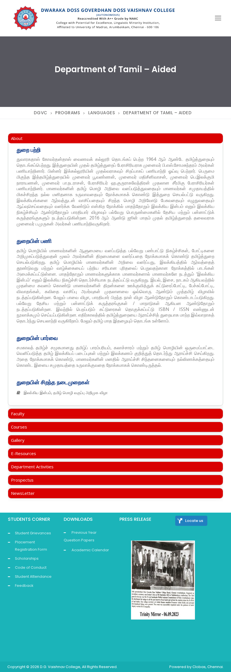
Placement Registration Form (31, 545)
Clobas (199, 666)
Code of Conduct (30, 567)
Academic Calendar (90, 550)
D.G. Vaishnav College (60, 666)
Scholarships (27, 558)
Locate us (194, 520)
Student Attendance (33, 576)
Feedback (24, 585)
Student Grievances (33, 533)
